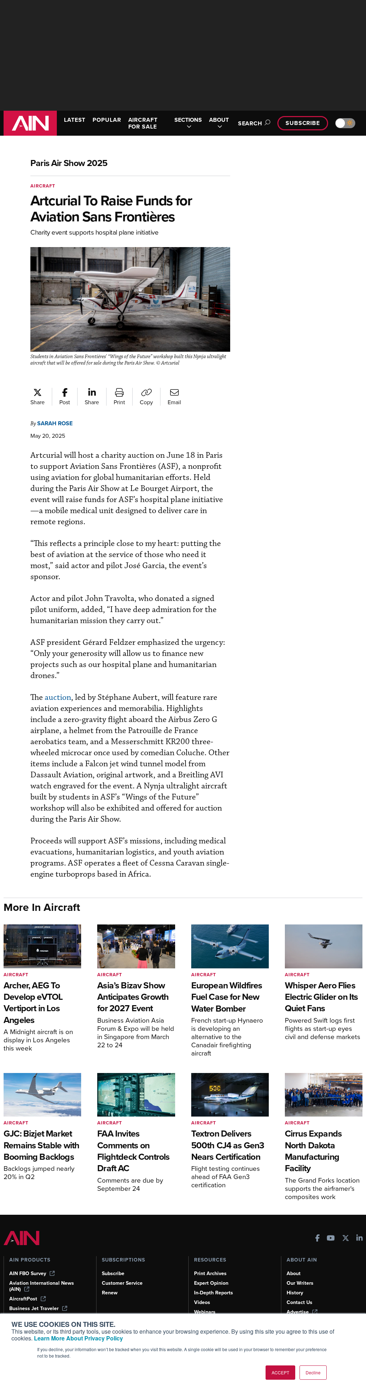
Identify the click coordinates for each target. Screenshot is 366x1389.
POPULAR (107, 119)
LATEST (74, 119)
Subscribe (303, 123)
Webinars (205, 1312)
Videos (202, 1302)
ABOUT (219, 120)
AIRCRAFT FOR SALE (143, 123)
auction (58, 697)
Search (250, 123)
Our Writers (300, 1283)
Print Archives (210, 1273)
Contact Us (299, 1302)
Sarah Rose (55, 423)
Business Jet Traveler (34, 1308)
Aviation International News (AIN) (41, 1286)
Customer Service (122, 1283)
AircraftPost (23, 1299)
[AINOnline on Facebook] (317, 1238)
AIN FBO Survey (27, 1273)
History (295, 1293)
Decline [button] (313, 1372)
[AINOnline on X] (345, 1238)
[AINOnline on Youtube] (331, 1238)
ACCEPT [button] (280, 1372)
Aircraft (42, 185)
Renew (110, 1293)
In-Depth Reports (213, 1293)
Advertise (298, 1312)
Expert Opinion (211, 1283)
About (294, 1273)
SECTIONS (188, 120)
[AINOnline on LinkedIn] (359, 1238)
